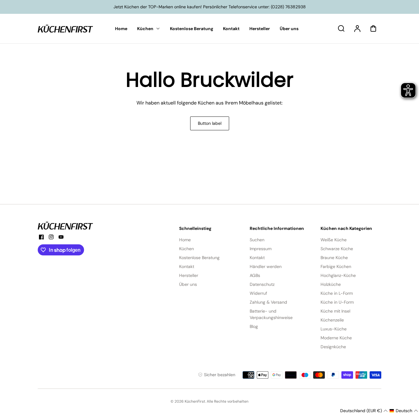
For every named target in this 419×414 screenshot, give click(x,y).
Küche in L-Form (337, 293)
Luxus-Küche (334, 329)
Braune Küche (334, 257)
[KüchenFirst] (65, 226)
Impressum (260, 248)
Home (185, 239)
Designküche (333, 346)
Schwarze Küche (337, 248)
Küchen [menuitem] (145, 28)
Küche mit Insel (335, 311)
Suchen (257, 239)
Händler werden (266, 266)
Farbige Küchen (336, 266)
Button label (209, 123)
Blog (254, 326)
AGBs (255, 275)
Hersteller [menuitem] (259, 28)
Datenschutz (262, 284)
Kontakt (186, 266)
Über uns (188, 284)
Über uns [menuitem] (289, 28)
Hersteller (188, 275)
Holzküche (331, 284)
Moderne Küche (336, 338)
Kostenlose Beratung (199, 257)
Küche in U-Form (337, 302)
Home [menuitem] (121, 28)
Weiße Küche (334, 239)
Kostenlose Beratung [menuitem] (191, 28)
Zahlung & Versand (268, 302)
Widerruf (258, 293)
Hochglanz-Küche (338, 275)
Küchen (186, 248)
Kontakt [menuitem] (231, 28)
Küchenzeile (332, 320)
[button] (364, 411)
